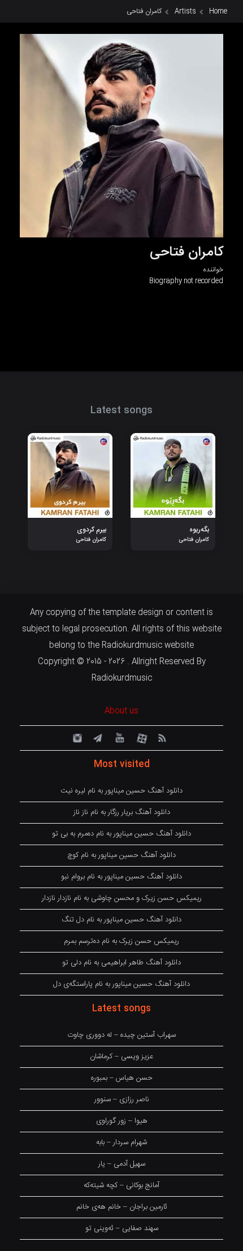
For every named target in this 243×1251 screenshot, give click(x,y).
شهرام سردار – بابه (121, 1142)
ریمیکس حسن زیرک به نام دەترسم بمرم (121, 941)
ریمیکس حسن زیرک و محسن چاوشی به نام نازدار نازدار (122, 898)
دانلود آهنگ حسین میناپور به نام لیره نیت (121, 791)
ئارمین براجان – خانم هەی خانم (121, 1207)
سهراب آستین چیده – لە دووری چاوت (121, 1035)
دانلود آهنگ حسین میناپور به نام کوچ (121, 855)
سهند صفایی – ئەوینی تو (121, 1228)
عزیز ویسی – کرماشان (121, 1056)
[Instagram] (76, 737)
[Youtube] (119, 737)
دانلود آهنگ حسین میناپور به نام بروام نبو (121, 877)
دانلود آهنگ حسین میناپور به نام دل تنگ (121, 920)
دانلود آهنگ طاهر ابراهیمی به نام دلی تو (121, 962)
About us (121, 711)
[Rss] (162, 737)
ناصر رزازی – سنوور (121, 1099)
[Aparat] (140, 737)
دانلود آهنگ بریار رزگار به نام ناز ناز (121, 812)
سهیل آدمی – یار (121, 1164)
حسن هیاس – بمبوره (122, 1078)
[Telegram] (97, 737)
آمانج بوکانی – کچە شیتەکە (121, 1185)
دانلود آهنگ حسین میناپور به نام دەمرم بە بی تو (121, 834)
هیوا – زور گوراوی (121, 1121)
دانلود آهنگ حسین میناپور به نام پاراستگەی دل (121, 984)
